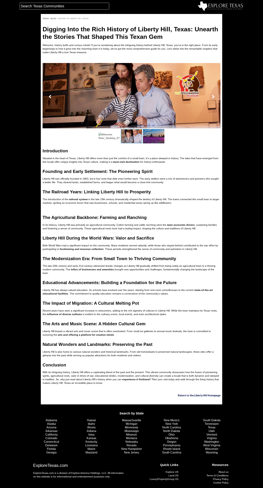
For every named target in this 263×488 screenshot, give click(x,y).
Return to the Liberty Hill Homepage (199, 395)
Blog (53, 19)
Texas (46, 19)
